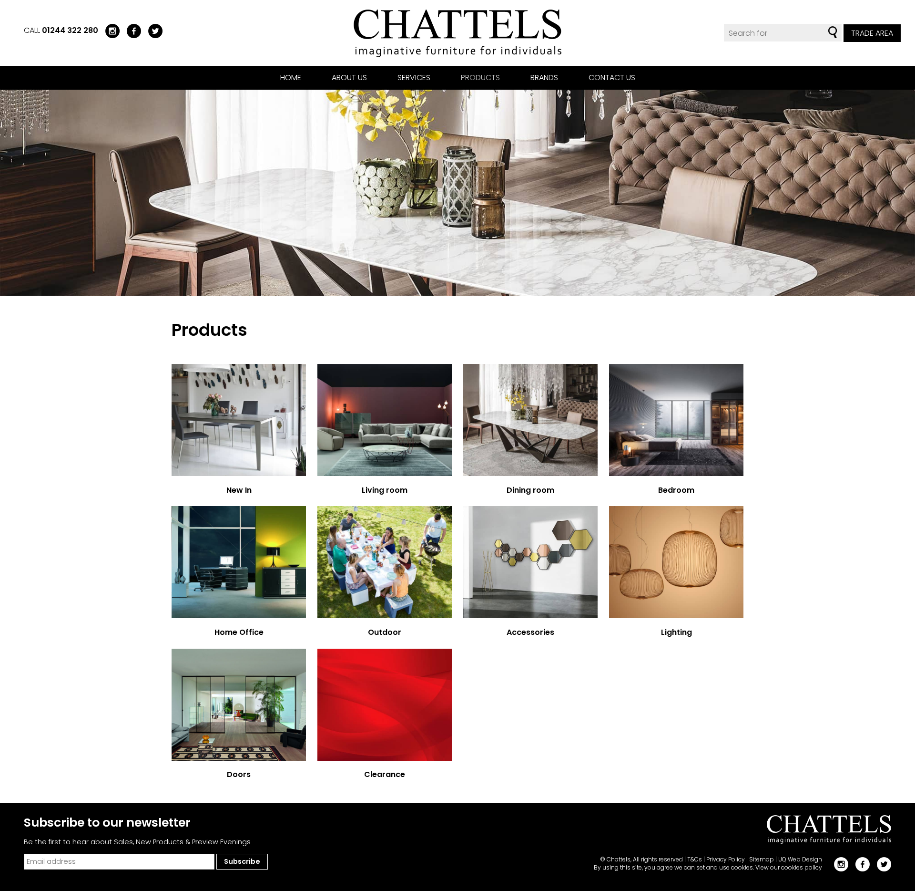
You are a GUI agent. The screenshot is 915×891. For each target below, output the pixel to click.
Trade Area (872, 33)
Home (290, 77)
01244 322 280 (70, 30)
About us (349, 77)
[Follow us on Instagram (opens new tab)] (109, 30)
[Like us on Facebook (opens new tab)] (130, 30)
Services (413, 77)
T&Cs (694, 859)
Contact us (612, 77)
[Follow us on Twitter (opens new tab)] (152, 30)
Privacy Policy (725, 859)
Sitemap (761, 859)
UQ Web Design (800, 859)
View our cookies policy (788, 867)
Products (480, 77)
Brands (544, 77)
